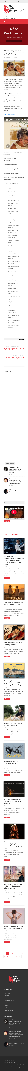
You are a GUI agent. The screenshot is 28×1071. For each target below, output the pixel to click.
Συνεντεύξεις (8, 993)
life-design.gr (12, 1062)
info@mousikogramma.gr (18, 1067)
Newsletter (20, 1)
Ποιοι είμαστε (8, 1)
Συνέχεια (7, 578)
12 (16, 956)
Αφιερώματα (8, 1005)
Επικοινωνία (14, 1)
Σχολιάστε (15, 57)
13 (20, 956)
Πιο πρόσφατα (10, 463)
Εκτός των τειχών (9, 1010)
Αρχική (8, 41)
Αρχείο (7, 521)
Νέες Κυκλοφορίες (16, 41)
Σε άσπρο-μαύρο (9, 1007)
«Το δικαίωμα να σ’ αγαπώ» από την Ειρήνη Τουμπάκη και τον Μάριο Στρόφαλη (13, 844)
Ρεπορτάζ (7, 995)
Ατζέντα (6, 1002)
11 (13, 956)
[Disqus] (14, 393)
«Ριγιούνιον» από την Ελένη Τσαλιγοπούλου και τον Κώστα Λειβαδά (14, 886)
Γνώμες (6, 998)
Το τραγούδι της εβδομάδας (13, 502)
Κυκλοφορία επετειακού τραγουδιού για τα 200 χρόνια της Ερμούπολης (13, 683)
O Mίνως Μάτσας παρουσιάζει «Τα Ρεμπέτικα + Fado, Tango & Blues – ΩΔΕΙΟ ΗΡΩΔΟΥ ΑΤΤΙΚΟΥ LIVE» (14, 560)
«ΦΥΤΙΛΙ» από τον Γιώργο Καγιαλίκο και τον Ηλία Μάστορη (13, 801)
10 (10, 956)
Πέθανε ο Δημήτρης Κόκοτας (16, 490)
